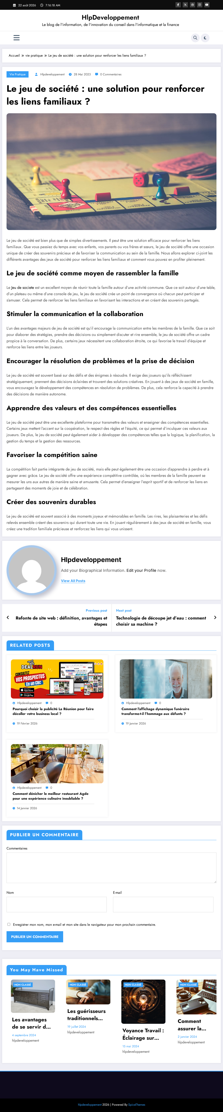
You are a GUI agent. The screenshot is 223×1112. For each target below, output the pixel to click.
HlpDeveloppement (110, 17)
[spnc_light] (205, 38)
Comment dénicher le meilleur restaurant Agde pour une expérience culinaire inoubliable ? (50, 796)
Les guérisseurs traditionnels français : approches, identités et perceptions (28, 1014)
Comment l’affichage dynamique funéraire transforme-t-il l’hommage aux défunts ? (155, 711)
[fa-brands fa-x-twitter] (185, 4)
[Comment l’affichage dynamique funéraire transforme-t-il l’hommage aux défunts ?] (166, 678)
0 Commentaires (111, 74)
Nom (10, 892)
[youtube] (206, 4)
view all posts (73, 581)
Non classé (19, 985)
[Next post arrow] (215, 617)
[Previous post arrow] (8, 617)
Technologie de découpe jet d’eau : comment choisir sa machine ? (161, 621)
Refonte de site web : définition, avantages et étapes (61, 621)
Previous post (96, 610)
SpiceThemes (136, 1104)
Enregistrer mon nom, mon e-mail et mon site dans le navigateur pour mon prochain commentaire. (84, 924)
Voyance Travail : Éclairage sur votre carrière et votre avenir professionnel (85, 1034)
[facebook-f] (178, 4)
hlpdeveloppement (52, 74)
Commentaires (17, 848)
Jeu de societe (22, 287)
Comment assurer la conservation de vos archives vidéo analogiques (139, 1024)
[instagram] (199, 4)
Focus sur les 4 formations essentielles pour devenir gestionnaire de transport (195, 1019)
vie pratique (17, 74)
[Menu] (16, 37)
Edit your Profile (141, 570)
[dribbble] (192, 4)
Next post (124, 610)
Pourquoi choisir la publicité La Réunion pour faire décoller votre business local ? (53, 711)
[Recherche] (195, 38)
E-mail (117, 892)
